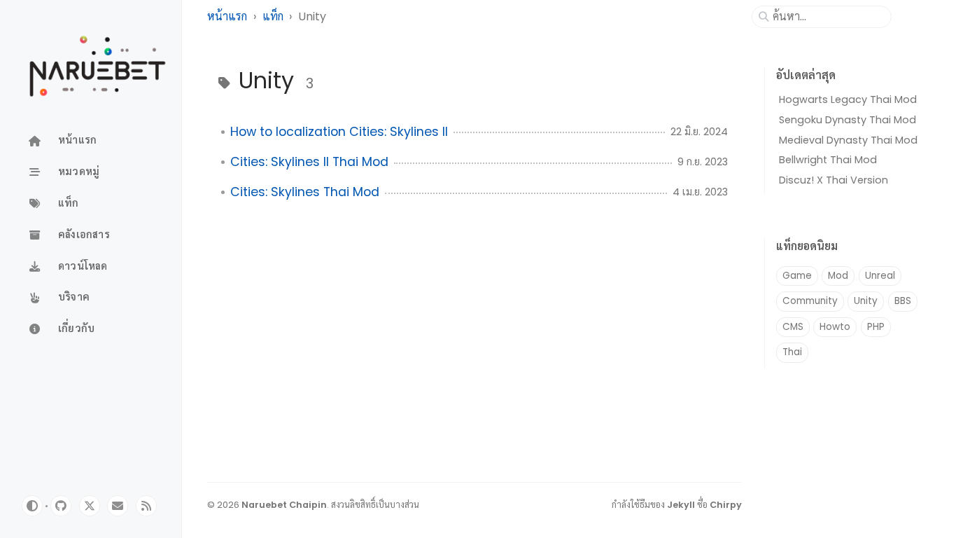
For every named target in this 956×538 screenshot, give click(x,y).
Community (810, 301)
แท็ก (272, 16)
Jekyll (681, 505)
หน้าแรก (227, 16)
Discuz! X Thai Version (833, 180)
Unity (866, 301)
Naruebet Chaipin (284, 505)
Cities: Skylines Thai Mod (304, 192)
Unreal (880, 275)
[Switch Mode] (32, 506)
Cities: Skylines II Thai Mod (309, 161)
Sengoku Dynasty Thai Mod (847, 120)
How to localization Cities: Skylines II (339, 131)
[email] (117, 506)
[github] (61, 506)
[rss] (146, 506)
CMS (792, 326)
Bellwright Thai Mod (828, 160)
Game (797, 275)
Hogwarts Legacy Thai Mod (848, 99)
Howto (835, 326)
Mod (838, 275)
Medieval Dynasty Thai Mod (848, 140)
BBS (902, 301)
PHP (876, 326)
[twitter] (89, 506)
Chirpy (726, 505)
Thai (792, 352)
